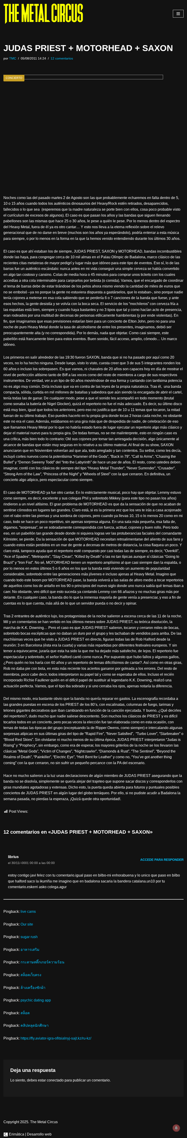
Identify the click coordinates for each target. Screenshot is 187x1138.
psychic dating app (36, 1000)
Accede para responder (162, 859)
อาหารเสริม (30, 950)
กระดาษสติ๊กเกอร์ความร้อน (42, 962)
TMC (12, 58)
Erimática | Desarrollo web (30, 1134)
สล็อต (25, 1013)
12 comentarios (62, 58)
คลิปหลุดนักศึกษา (35, 1025)
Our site (27, 924)
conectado (55, 1080)
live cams (28, 911)
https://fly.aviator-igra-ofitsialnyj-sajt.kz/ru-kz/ (56, 1038)
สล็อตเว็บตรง (31, 975)
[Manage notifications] (176, 1128)
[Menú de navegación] (178, 14)
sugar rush (29, 937)
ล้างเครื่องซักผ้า (33, 988)
